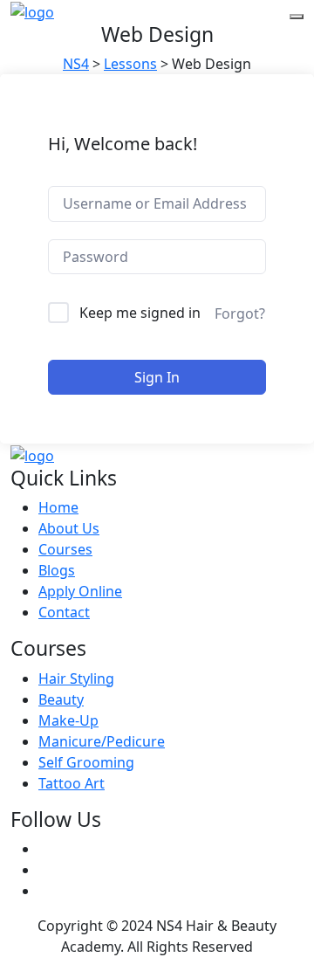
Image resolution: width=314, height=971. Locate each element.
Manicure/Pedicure (101, 741)
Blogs (56, 570)
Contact (64, 612)
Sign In (157, 377)
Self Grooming (86, 762)
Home (58, 507)
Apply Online (80, 591)
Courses (65, 549)
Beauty (61, 699)
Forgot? (240, 313)
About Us (68, 528)
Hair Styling (76, 678)
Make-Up (68, 720)
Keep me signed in (140, 312)
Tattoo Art (71, 783)
